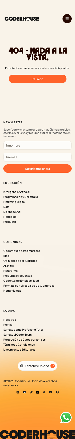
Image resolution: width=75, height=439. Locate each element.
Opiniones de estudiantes (20, 260)
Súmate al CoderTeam (17, 334)
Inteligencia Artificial (16, 191)
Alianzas (8, 265)
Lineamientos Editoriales (19, 349)
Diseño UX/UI (11, 211)
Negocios (9, 216)
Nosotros (9, 319)
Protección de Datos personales (24, 339)
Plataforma (10, 270)
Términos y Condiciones (19, 344)
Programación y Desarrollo (20, 196)
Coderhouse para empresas (21, 250)
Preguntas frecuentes (17, 275)
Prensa (7, 324)
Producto (9, 221)
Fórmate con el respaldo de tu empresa (28, 285)
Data (6, 206)
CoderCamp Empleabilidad (21, 280)
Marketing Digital (14, 201)
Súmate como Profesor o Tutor (23, 329)
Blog (6, 255)
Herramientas (12, 290)
